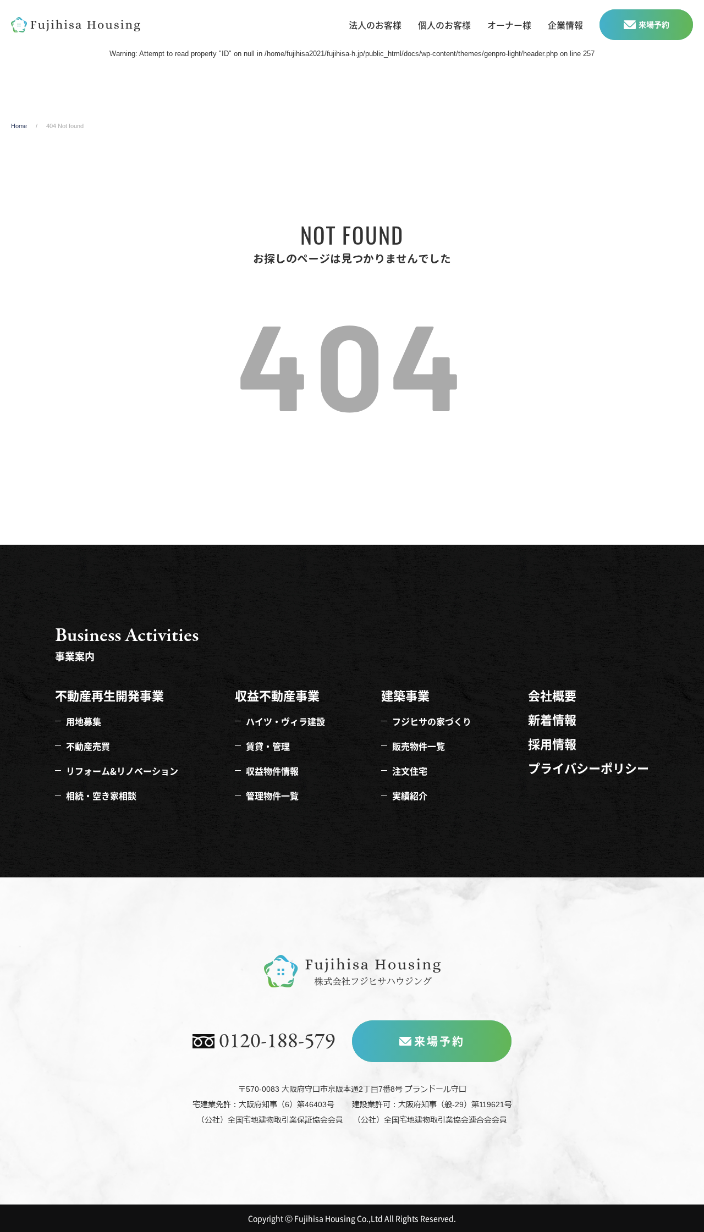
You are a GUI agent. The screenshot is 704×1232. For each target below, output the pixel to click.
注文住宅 (409, 769)
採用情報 (552, 743)
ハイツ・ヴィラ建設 (285, 720)
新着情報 (552, 719)
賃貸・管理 (268, 744)
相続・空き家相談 (101, 794)
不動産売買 (88, 744)
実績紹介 (409, 794)
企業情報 (565, 24)
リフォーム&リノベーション (122, 769)
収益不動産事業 (277, 694)
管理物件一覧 (272, 794)
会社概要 (552, 694)
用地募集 (83, 720)
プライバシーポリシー (588, 767)
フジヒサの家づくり (431, 720)
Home (19, 126)
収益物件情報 (272, 769)
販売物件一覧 (418, 744)
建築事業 (405, 694)
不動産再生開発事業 (109, 694)
